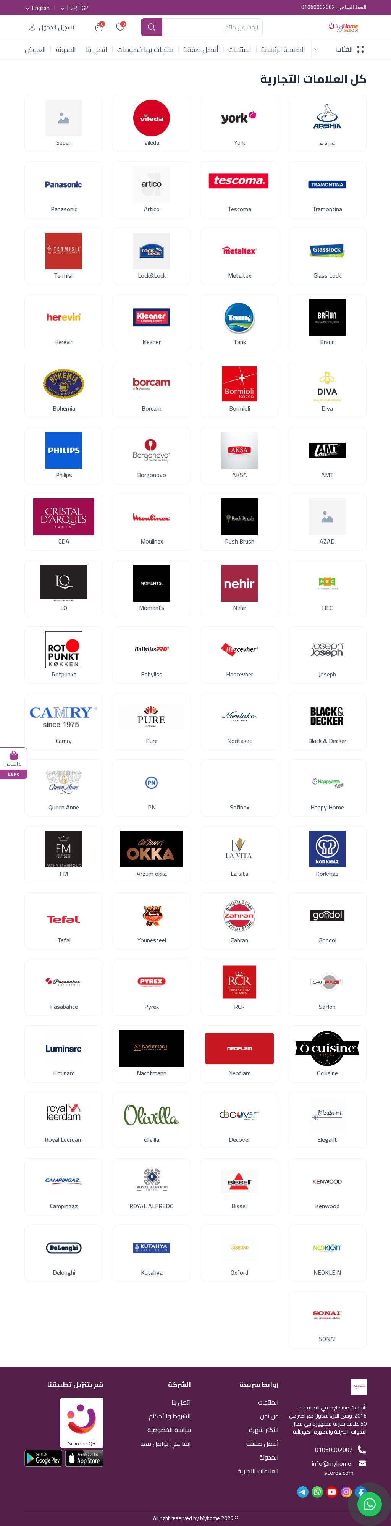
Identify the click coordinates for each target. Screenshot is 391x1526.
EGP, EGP (78, 8)
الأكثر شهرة (264, 1429)
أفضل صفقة (200, 49)
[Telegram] (303, 1492)
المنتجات (239, 49)
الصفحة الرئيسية (283, 49)
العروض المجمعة (34, 50)
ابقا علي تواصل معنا (165, 1443)
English (41, 8)
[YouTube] (332, 1492)
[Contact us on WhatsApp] (369, 1501)
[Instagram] (346, 1492)
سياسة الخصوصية (169, 1429)
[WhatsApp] (317, 1492)
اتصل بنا (96, 49)
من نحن (269, 1415)
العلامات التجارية (258, 1470)
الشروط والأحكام (170, 1415)
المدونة (66, 49)
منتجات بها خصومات (145, 49)
